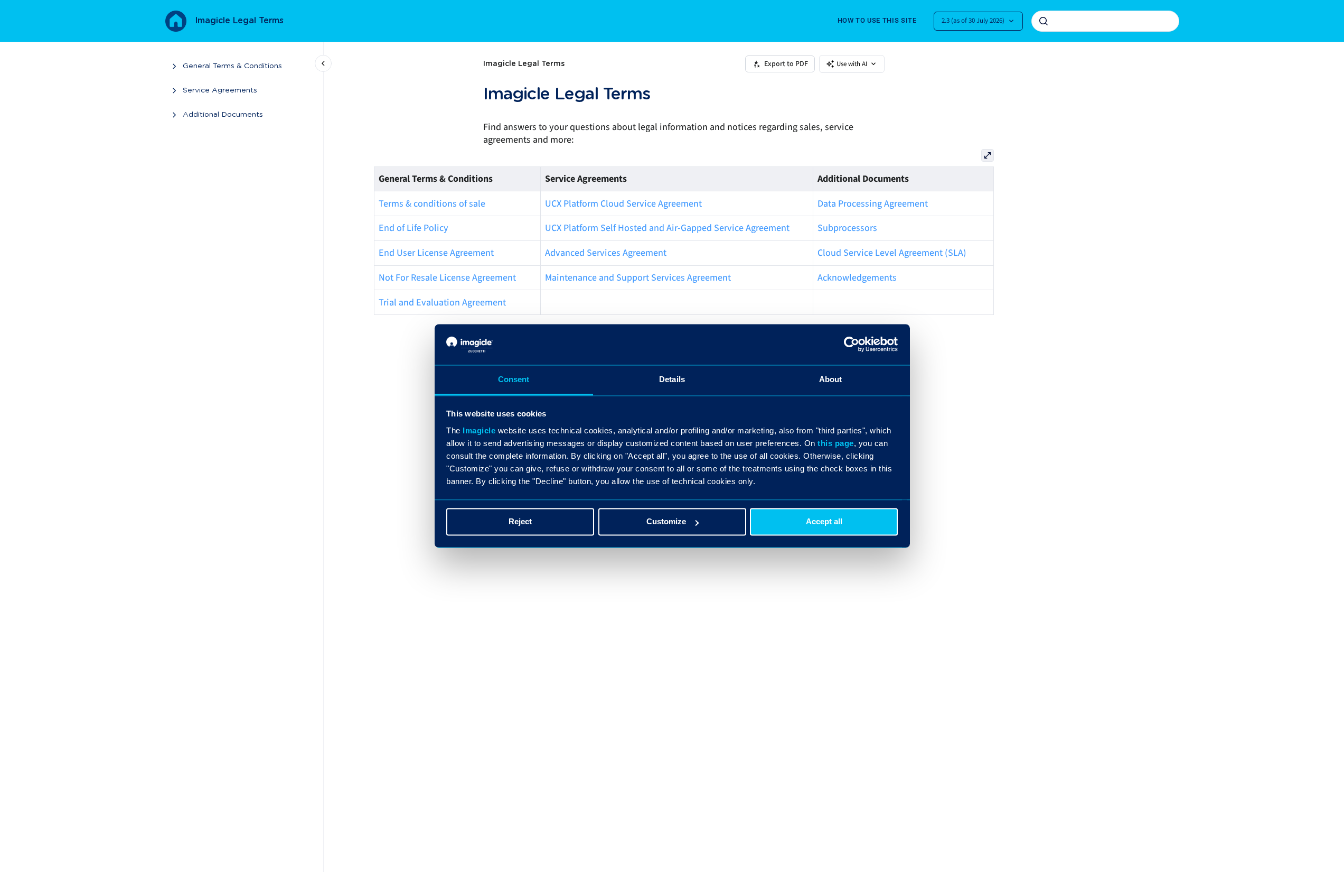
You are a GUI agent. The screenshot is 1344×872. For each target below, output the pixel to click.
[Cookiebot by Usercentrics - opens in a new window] (851, 344)
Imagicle (479, 430)
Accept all (824, 521)
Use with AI (852, 64)
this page (835, 443)
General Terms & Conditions (232, 66)
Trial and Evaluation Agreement (442, 302)
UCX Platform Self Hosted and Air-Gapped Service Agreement (667, 228)
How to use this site (877, 20)
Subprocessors (847, 228)
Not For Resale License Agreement (447, 277)
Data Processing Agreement (872, 203)
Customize (666, 521)
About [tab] (830, 379)
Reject (520, 521)
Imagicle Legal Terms (239, 20)
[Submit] (1043, 21)
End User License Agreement (436, 252)
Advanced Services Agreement (605, 252)
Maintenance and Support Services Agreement (638, 277)
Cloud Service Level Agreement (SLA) (891, 252)
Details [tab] (672, 379)
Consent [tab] (514, 379)
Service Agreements (220, 90)
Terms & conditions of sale (432, 203)
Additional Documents (223, 114)
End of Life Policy (413, 228)
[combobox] (1105, 21)
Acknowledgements (857, 277)
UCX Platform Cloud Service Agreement (623, 203)
